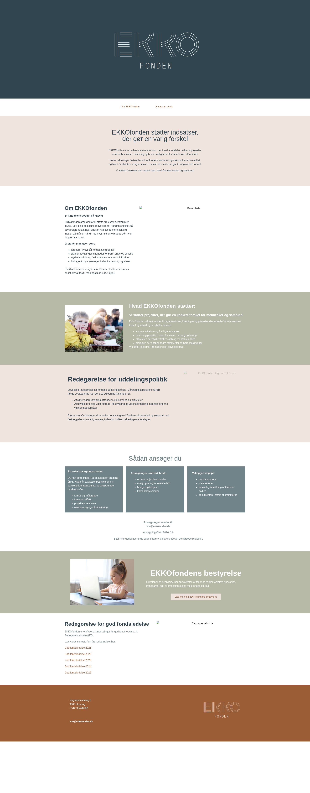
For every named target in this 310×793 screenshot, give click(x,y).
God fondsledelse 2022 (78, 654)
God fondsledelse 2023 (78, 660)
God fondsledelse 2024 (78, 666)
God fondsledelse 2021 (78, 647)
